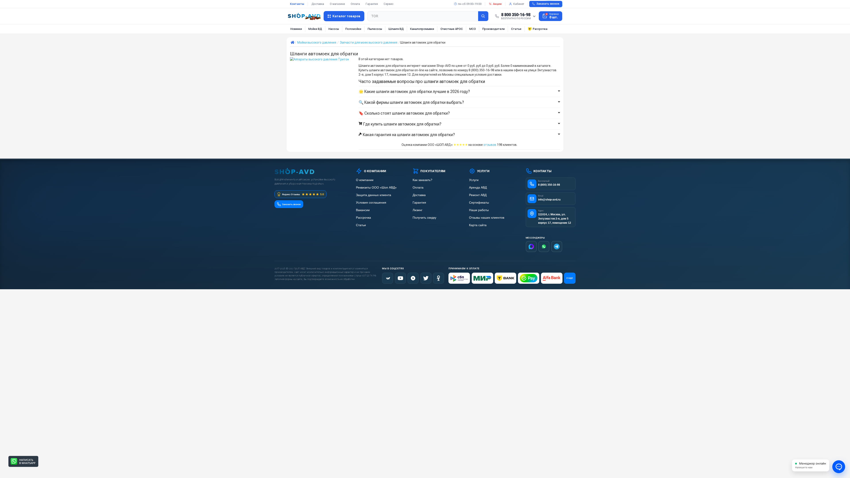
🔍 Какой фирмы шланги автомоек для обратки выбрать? (411, 102)
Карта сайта (478, 225)
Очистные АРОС (451, 29)
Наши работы (479, 210)
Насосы (333, 29)
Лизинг (417, 210)
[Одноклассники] (438, 278)
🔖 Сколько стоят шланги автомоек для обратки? (404, 113)
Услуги (474, 180)
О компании (364, 180)
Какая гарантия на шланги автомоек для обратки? (409, 135)
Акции (497, 4)
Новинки (296, 29)
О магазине (337, 4)
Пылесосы (375, 29)
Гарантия (372, 4)
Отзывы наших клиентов (486, 217)
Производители (493, 29)
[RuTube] (413, 278)
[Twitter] (425, 278)
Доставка (317, 4)
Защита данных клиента (373, 195)
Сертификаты (479, 202)
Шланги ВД (396, 29)
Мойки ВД (315, 29)
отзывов (489, 144)
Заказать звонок (547, 3)
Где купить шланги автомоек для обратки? (402, 124)
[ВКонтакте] (387, 278)
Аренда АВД (478, 187)
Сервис (389, 4)
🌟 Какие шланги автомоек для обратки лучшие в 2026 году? (414, 91)
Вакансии (363, 210)
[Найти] (483, 16)
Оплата (355, 4)
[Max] (531, 246)
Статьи (516, 29)
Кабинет (518, 4)
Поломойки (353, 29)
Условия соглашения (371, 202)
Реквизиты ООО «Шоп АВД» (376, 187)
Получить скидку (424, 217)
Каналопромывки (422, 29)
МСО (472, 29)
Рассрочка (540, 29)
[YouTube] (400, 278)
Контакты (297, 4)
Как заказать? (422, 180)
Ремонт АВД (478, 195)
